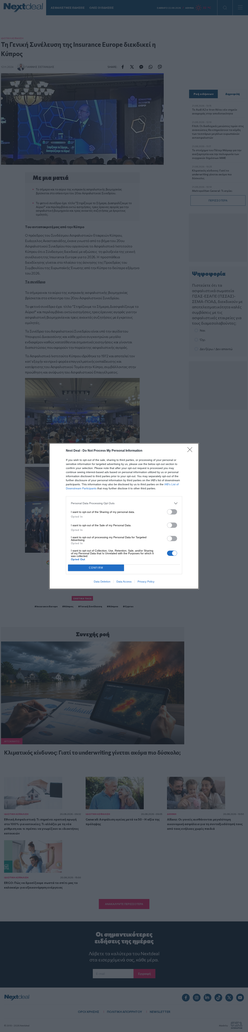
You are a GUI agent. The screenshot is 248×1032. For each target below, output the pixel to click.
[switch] (172, 511)
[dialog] (124, 516)
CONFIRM (96, 567)
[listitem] (124, 503)
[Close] (191, 451)
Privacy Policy (146, 581)
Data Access (124, 581)
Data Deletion (102, 581)
